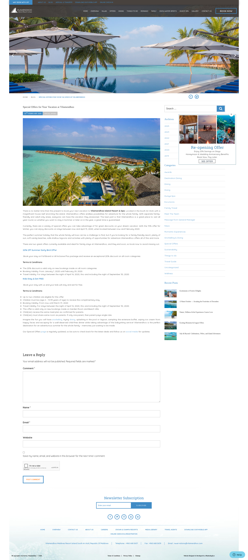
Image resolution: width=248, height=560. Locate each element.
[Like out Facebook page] (110, 516)
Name (27, 407)
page (43, 331)
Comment (29, 368)
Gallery (195, 11)
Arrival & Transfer (64, 2)
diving (72, 319)
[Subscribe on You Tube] (130, 516)
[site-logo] (21, 10)
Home (85, 11)
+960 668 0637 (132, 543)
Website (27, 437)
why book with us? (21, 2)
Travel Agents (171, 530)
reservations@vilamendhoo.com (188, 543)
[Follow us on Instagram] (123, 516)
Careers (104, 530)
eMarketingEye (210, 556)
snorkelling (57, 319)
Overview (95, 11)
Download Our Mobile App (86, 2)
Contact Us (206, 11)
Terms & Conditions (114, 556)
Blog (51, 2)
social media (132, 331)
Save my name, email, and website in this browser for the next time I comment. (64, 456)
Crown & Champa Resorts (126, 530)
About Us (42, 2)
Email (26, 422)
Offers (112, 11)
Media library (151, 530)
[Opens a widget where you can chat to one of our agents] (237, 555)
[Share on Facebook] (191, 97)
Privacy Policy (127, 556)
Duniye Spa (184, 11)
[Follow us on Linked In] (137, 516)
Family (153, 11)
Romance (144, 11)
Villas (104, 11)
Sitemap (137, 556)
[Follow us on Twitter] (117, 516)
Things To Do (132, 11)
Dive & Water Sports (168, 11)
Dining (121, 11)
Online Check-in (106, 2)
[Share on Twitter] (197, 97)
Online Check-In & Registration (124, 534)
